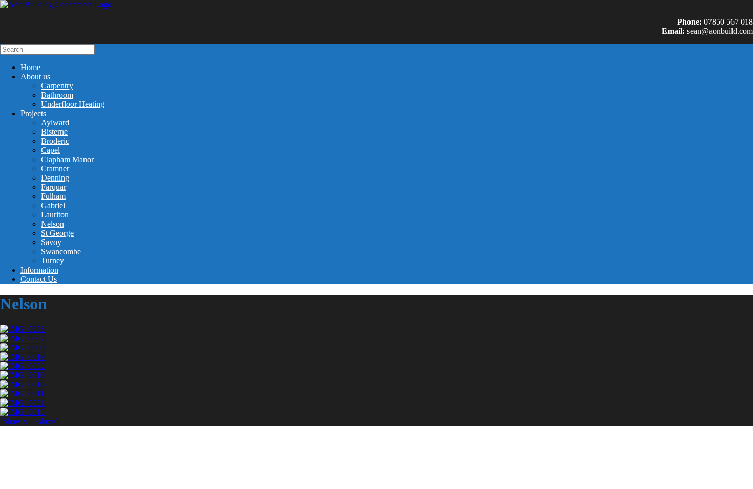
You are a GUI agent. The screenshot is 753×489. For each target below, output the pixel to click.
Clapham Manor (67, 159)
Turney (52, 260)
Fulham (53, 196)
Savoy (51, 242)
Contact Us (38, 279)
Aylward (55, 122)
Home (30, 67)
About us (35, 76)
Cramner (55, 168)
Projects (33, 113)
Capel (50, 150)
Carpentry (57, 85)
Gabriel (53, 205)
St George (57, 233)
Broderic (55, 141)
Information (39, 269)
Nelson (52, 223)
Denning (55, 177)
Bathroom (57, 95)
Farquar (53, 187)
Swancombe (61, 251)
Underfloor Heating (72, 104)
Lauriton (55, 214)
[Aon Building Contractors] (56, 4)
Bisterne (54, 131)
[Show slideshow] (29, 421)
